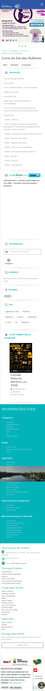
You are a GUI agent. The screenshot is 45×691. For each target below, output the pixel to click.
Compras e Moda (7, 607)
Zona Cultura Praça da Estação (12, 581)
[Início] (11, 4)
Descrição (14, 65)
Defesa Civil (10, 469)
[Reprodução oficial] (22, 26)
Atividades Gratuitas (8, 593)
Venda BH (9, 537)
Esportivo (24, 51)
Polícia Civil (9, 465)
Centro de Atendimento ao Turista (17, 492)
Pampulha (25, 322)
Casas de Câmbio (11, 485)
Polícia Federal (11, 510)
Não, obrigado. (15, 687)
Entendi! (5, 687)
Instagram (9, 263)
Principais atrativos (12, 534)
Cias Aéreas (10, 494)
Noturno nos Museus (8, 578)
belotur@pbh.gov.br (11, 558)
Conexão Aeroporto (12, 424)
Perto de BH (6, 612)
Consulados (10, 505)
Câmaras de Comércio (13, 507)
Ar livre (8, 322)
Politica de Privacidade (39, 677)
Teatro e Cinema (7, 600)
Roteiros (4, 614)
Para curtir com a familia (10, 610)
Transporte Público (12, 436)
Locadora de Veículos (13, 482)
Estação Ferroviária (12, 429)
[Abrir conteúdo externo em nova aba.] (21, 175)
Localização (26, 65)
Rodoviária (9, 427)
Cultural (20, 317)
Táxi (7, 434)
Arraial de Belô (6, 571)
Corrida (15, 51)
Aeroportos (10, 422)
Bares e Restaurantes (9, 596)
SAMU (8, 451)
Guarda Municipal (11, 472)
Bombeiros (9, 467)
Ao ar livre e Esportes (9, 605)
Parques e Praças (7, 603)
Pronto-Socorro (11, 447)
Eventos (5, 51)
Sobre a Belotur (7, 622)
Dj (16, 322)
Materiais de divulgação (13, 530)
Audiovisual (32, 317)
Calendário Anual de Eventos (15, 523)
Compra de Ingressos (19, 252)
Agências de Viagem (12, 487)
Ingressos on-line (12, 311)
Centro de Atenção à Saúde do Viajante (19, 449)
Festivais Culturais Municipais (11, 574)
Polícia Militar (10, 462)
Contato (4, 624)
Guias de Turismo (11, 489)
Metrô (8, 431)
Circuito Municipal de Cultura (11, 583)
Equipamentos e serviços (14, 527)
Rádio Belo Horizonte (19, 563)
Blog (3, 629)
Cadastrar (22, 645)
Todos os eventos (7, 591)
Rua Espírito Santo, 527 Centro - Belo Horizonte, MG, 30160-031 (21, 554)
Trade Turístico (11, 520)
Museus (4, 598)
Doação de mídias (12, 525)
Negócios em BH (7, 627)
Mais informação (15, 683)
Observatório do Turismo (14, 532)
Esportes (26, 311)
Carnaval (4, 576)
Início (5, 65)
